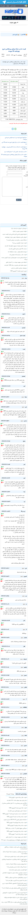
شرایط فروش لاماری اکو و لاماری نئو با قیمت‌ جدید (14, 234)
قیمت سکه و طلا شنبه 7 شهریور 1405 (17, 834)
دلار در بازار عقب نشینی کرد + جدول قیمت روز (15, 152)
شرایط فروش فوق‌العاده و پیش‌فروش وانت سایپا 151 (13, 840)
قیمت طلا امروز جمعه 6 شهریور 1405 (17, 808)
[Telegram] (13, 130)
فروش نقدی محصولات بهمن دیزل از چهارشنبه (15, 237)
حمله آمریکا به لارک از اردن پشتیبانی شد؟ (16, 867)
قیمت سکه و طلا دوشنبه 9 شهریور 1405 (16, 825)
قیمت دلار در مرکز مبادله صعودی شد (17, 255)
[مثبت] (1, 281)
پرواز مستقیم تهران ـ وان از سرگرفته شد (17, 252)
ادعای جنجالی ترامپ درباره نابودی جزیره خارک (15, 856)
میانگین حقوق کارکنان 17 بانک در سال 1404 (15, 828)
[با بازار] (14, 18)
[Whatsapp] (15, 130)
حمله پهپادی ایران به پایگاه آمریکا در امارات (16, 864)
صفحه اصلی (13, 6)
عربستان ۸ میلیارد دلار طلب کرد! (18, 228)
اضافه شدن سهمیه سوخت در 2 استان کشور (16, 262)
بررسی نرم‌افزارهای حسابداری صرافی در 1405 (15, 877)
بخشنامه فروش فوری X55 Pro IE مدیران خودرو (15, 819)
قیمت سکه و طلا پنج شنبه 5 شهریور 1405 (16, 831)
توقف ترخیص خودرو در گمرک (19, 231)
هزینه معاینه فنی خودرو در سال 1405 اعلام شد (15, 265)
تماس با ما (3, 6)
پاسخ (23, 278)
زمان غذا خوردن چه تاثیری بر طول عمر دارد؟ (16, 880)
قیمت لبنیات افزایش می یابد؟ (19, 243)
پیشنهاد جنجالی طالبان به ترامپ (18, 268)
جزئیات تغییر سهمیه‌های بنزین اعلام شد (17, 811)
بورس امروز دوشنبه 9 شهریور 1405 (18, 271)
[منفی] (1, 283)
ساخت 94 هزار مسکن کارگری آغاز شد (17, 249)
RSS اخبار (23, 34)
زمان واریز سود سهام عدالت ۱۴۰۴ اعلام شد (16, 800)
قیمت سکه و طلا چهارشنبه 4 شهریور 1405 (16, 822)
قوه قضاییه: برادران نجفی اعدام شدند (17, 870)
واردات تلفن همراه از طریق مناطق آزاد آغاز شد (15, 246)
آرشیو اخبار (15, 34)
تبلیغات (7, 6)
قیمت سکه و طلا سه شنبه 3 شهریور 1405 (16, 817)
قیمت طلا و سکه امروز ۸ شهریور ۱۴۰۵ (17, 797)
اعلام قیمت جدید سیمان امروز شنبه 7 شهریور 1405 (14, 814)
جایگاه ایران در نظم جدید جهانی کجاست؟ (16, 240)
